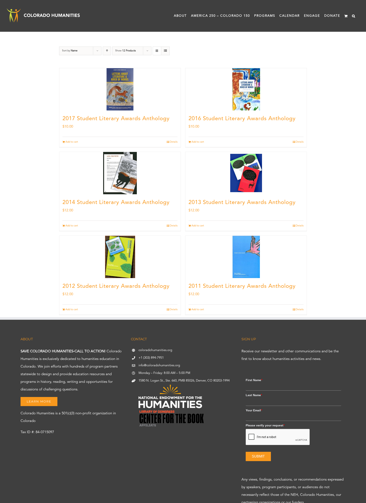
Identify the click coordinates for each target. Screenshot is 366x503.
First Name (254, 380)
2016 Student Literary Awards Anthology (242, 118)
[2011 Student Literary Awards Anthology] (246, 257)
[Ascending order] (107, 51)
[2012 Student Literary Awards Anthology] (120, 257)
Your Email (254, 410)
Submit (258, 456)
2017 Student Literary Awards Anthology (116, 118)
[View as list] (165, 51)
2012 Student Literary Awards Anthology (116, 286)
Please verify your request (265, 425)
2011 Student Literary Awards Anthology (242, 286)
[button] (353, 16)
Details (173, 142)
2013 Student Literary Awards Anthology (242, 202)
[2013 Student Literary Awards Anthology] (246, 173)
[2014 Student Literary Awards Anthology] (120, 173)
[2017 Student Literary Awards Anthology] (120, 89)
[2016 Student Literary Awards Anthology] (246, 89)
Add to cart (71, 142)
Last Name (254, 395)
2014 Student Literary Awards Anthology (116, 202)
